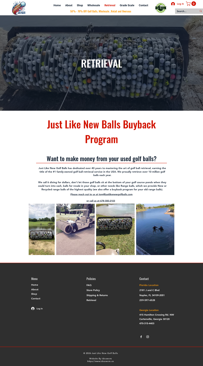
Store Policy (93, 290)
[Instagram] (147, 336)
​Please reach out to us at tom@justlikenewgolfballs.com (101, 194)
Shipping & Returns (97, 295)
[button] (191, 3)
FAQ (89, 285)
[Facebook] (141, 336)
